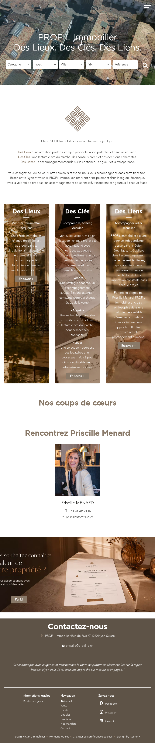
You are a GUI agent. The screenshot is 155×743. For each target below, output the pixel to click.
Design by (128, 737)
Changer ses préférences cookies (92, 737)
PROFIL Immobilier (58, 636)
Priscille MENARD (77, 502)
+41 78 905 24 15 (80, 511)
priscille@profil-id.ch (80, 517)
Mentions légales (59, 737)
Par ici (19, 599)
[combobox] (18, 64)
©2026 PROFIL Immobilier (30, 737)
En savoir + (26, 279)
